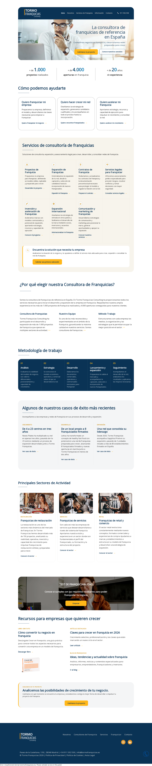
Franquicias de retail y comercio (111, 522)
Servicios (104, 734)
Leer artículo (76, 645)
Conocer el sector (29, 556)
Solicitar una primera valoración (47, 262)
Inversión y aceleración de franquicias (32, 211)
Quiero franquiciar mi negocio (34, 123)
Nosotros (67, 734)
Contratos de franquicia (85, 171)
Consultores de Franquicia (85, 734)
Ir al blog (75, 669)
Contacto (128, 734)
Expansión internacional (59, 210)
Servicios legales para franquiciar (113, 171)
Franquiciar (116, 734)
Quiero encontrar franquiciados (74, 122)
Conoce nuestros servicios (112, 51)
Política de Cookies (75, 755)
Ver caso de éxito (30, 451)
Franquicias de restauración (36, 520)
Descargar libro (25, 651)
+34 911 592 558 (67, 752)
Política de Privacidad (55, 755)
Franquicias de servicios (73, 520)
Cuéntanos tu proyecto (86, 52)
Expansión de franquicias (59, 171)
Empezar (76, 603)
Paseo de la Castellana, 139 (32, 752)
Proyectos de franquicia (31, 171)
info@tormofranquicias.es (88, 752)
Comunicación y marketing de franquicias (87, 211)
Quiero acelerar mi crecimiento (113, 123)
